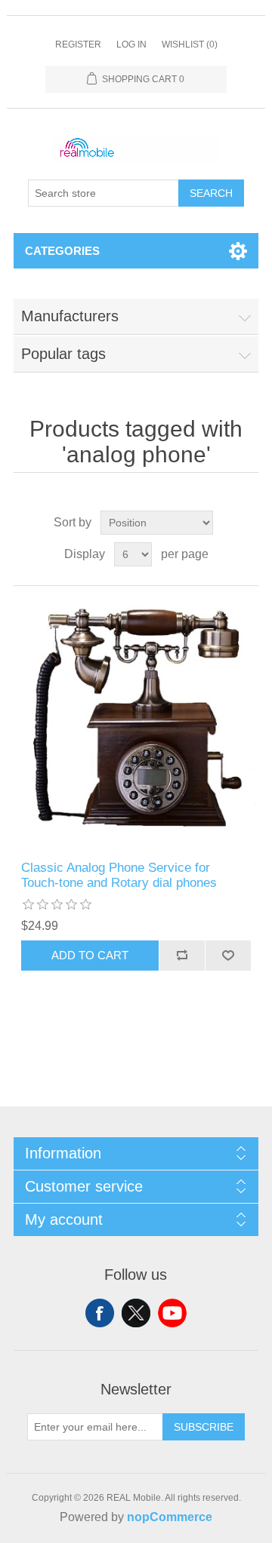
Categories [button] (62, 250)
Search (211, 193)
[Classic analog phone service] (136, 723)
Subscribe (203, 1427)
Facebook (99, 1313)
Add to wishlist (228, 955)
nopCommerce (169, 1517)
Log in (131, 44)
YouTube (172, 1313)
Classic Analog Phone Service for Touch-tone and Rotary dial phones (119, 875)
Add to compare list (182, 955)
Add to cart (89, 955)
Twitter (136, 1313)
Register (78, 44)
